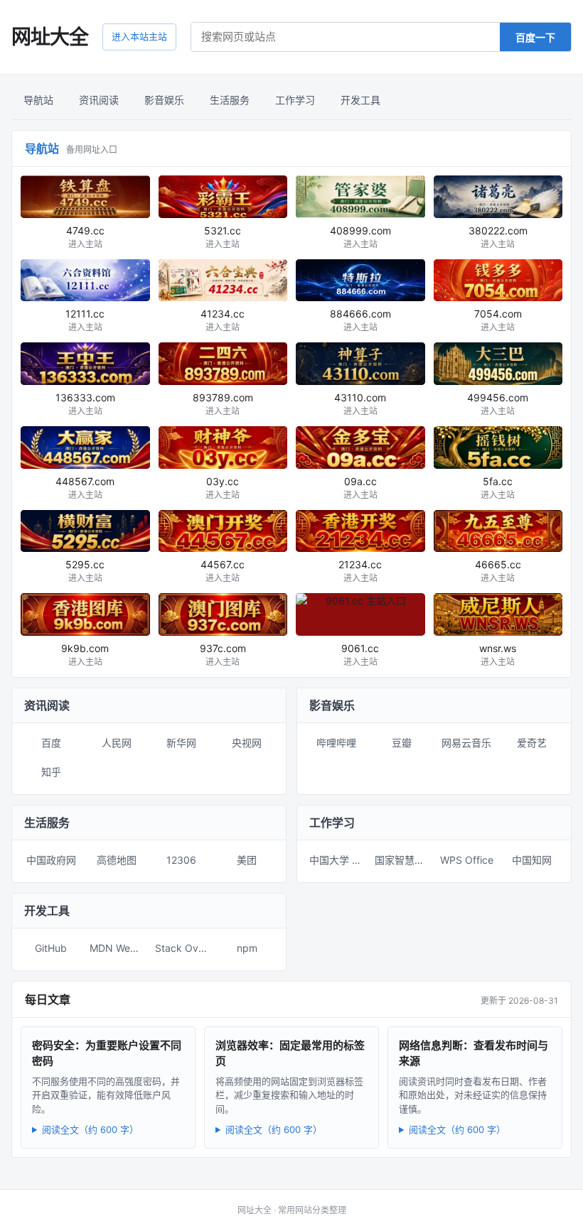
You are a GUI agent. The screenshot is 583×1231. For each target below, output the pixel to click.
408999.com (360, 236)
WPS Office (466, 860)
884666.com (360, 320)
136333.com (85, 403)
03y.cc (222, 487)
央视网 (247, 743)
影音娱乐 (164, 100)
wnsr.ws (497, 654)
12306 (181, 860)
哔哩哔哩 (336, 743)
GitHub (51, 948)
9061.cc (360, 654)
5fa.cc (498, 487)
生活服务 (230, 100)
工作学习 (295, 100)
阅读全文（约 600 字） (90, 1129)
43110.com (360, 403)
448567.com (84, 487)
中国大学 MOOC (339, 860)
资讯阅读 (99, 100)
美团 (247, 860)
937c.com (223, 654)
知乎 (51, 772)
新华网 (181, 743)
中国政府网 (51, 860)
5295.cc (85, 570)
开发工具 (360, 100)
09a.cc (360, 487)
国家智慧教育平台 (404, 860)
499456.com (497, 403)
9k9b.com (85, 654)
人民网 (117, 743)
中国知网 (532, 860)
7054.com (498, 320)
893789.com (223, 403)
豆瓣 (402, 743)
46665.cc (498, 570)
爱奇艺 (532, 743)
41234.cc (222, 320)
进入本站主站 (139, 36)
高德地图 (117, 860)
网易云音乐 (466, 743)
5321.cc (222, 236)
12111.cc (85, 320)
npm (247, 948)
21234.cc (360, 570)
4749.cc (85, 236)
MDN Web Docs (119, 948)
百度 (51, 743)
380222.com (498, 236)
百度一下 (535, 37)
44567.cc (222, 570)
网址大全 (49, 37)
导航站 (38, 100)
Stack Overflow (185, 948)
